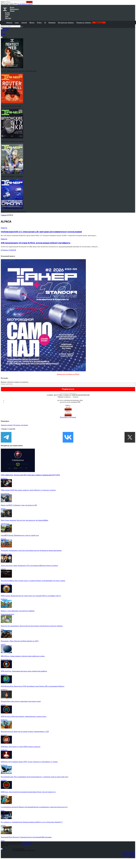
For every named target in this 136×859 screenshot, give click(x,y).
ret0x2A (3, 508)
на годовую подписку (25, 4)
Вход (133, 3)
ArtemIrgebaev (5, 523)
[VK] (68, 437)
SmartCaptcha (72, 393)
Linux (17, 22)
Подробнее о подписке (68, 417)
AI (45, 22)
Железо (31, 22)
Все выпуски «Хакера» (66, 22)
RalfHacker (4, 478)
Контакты (132, 857)
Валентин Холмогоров (7, 614)
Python (39, 22)
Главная (4, 215)
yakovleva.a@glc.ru (26, 844)
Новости (4, 228)
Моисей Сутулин (6, 554)
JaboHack (3, 780)
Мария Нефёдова (6, 584)
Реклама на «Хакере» (83, 22)
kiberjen (3, 825)
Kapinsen (3, 538)
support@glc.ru (27, 842)
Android (24, 22)
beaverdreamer (5, 493)
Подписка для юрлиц (20, 425)
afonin (3, 840)
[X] (130, 437)
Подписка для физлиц (128, 852)
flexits (2, 810)
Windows (9, 22)
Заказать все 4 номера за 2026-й (68, 374)
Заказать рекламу (7, 425)
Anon (2, 629)
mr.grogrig (4, 735)
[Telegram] (6, 437)
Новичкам (51, 22)
